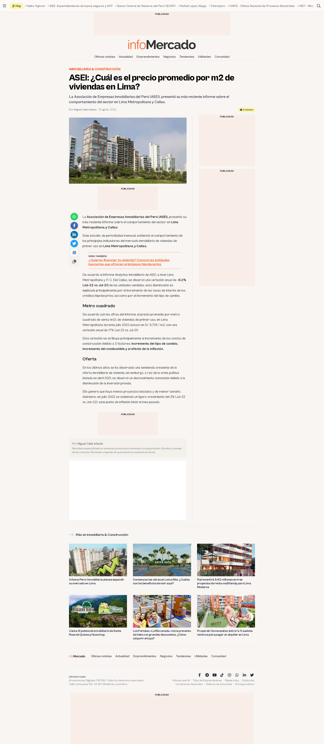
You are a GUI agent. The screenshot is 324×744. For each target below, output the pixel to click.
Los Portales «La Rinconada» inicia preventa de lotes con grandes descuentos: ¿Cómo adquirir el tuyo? (162, 634)
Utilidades (204, 56)
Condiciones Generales (189, 684)
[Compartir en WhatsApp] (74, 216)
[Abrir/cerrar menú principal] (4, 6)
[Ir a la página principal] (162, 44)
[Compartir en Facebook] (74, 225)
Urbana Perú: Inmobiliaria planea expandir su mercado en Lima (96, 581)
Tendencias (186, 56)
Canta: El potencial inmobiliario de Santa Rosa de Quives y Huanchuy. (95, 632)
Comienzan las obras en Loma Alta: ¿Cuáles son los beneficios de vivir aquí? (161, 581)
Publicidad (248, 680)
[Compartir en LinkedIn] (74, 234)
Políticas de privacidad (219, 684)
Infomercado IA (181, 680)
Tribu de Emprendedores (207, 680)
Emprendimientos (148, 56)
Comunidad (222, 56)
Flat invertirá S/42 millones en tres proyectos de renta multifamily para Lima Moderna (224, 583)
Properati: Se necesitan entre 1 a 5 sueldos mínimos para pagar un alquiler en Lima (225, 632)
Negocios (169, 56)
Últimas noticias (104, 56)
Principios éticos (244, 684)
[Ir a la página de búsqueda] (318, 6)
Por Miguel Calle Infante (83, 109)
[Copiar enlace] (74, 261)
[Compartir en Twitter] (74, 243)
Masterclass (232, 680)
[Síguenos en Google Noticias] (74, 252)
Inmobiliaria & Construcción (94, 69)
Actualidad (126, 56)
